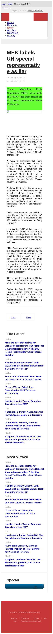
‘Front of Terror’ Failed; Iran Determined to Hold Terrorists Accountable (20, 390)
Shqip (10, 4)
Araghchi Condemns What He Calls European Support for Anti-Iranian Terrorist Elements (23, 439)
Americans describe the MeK (31, 621)
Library (36, 618)
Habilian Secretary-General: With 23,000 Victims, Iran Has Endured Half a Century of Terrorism (24, 365)
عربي (4, 4)
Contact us (25, 618)
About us (14, 618)
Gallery (11, 35)
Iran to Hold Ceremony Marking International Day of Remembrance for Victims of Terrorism (22, 425)
